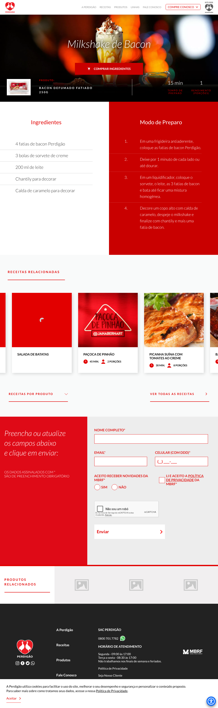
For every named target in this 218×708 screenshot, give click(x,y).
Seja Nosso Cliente (110, 675)
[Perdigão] (10, 7)
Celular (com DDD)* (172, 453)
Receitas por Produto (31, 394)
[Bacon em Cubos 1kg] (191, 585)
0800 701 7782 (108, 638)
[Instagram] (17, 663)
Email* (100, 453)
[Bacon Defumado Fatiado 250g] (81, 585)
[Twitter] (28, 663)
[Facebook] (22, 663)
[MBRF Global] (192, 652)
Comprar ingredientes (112, 69)
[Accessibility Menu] (211, 701)
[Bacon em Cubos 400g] (136, 585)
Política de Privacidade (185, 478)
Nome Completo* (109, 430)
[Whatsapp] (33, 663)
